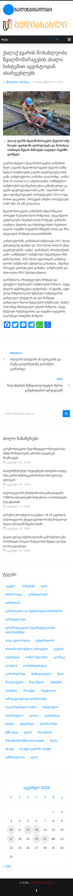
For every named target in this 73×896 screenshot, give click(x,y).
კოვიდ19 (11, 665)
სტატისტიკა (52, 715)
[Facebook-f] (36, 891)
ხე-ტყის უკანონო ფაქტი (35, 748)
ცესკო (28, 732)
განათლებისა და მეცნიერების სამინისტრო (33, 611)
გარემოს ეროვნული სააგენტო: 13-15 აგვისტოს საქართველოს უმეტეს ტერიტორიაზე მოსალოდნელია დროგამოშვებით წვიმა (35, 519)
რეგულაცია (48, 690)
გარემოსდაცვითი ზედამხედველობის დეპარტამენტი (30, 630)
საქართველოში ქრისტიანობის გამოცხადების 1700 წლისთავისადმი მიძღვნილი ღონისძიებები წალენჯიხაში (35, 497)
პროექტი (29, 690)
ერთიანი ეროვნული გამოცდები (26, 648)
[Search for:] (32, 413)
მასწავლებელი (41, 673)
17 (11, 838)
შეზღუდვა (11, 732)
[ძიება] (28, 39)
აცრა (44, 586)
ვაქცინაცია (12, 657)
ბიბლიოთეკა (14, 594)
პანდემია (56, 682)
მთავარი (12, 82)
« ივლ (7, 866)
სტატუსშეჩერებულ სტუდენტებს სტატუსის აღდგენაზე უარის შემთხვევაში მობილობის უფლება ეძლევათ (35, 475)
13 (36, 829)
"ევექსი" (10, 586)
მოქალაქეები (14, 682)
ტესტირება (27, 723)
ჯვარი (34, 757)
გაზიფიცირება (38, 594)
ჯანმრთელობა (15, 757)
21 (45, 838)
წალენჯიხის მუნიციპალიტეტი (24, 740)
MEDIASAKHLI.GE (42, 882)
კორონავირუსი (15, 673)
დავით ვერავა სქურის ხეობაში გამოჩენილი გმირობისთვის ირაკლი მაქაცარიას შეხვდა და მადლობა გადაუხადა (35, 541)
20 (36, 838)
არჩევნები (28, 586)
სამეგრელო (50, 707)
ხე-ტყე (9, 748)
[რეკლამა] (36, 25)
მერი (60, 673)
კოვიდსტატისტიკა (35, 665)
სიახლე (24, 82)
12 (28, 829)
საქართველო (14, 715)
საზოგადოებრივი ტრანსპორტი (26, 698)
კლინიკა (59, 657)
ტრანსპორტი (48, 723)
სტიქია (9, 723)
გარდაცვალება (15, 619)
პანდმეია (11, 690)
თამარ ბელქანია (37, 657)
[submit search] (57, 39)
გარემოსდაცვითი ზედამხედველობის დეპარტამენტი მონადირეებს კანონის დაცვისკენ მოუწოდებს (34, 453)
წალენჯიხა (45, 732)
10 (11, 829)
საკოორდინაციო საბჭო (21, 707)
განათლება (13, 602)
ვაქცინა (59, 648)
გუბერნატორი (45, 640)
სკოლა (34, 715)
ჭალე (53, 740)
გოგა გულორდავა (17, 640)
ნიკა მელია (36, 682)
